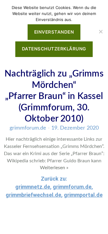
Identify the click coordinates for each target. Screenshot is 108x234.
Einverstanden (54, 32)
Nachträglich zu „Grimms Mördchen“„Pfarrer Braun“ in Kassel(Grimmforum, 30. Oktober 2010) (54, 96)
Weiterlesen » (54, 167)
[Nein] (101, 31)
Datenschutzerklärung (54, 49)
